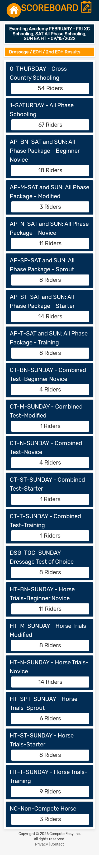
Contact (57, 844)
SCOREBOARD (51, 8)
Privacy (41, 844)
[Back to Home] (14, 10)
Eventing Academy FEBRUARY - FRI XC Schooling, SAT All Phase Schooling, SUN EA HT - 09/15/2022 (49, 33)
